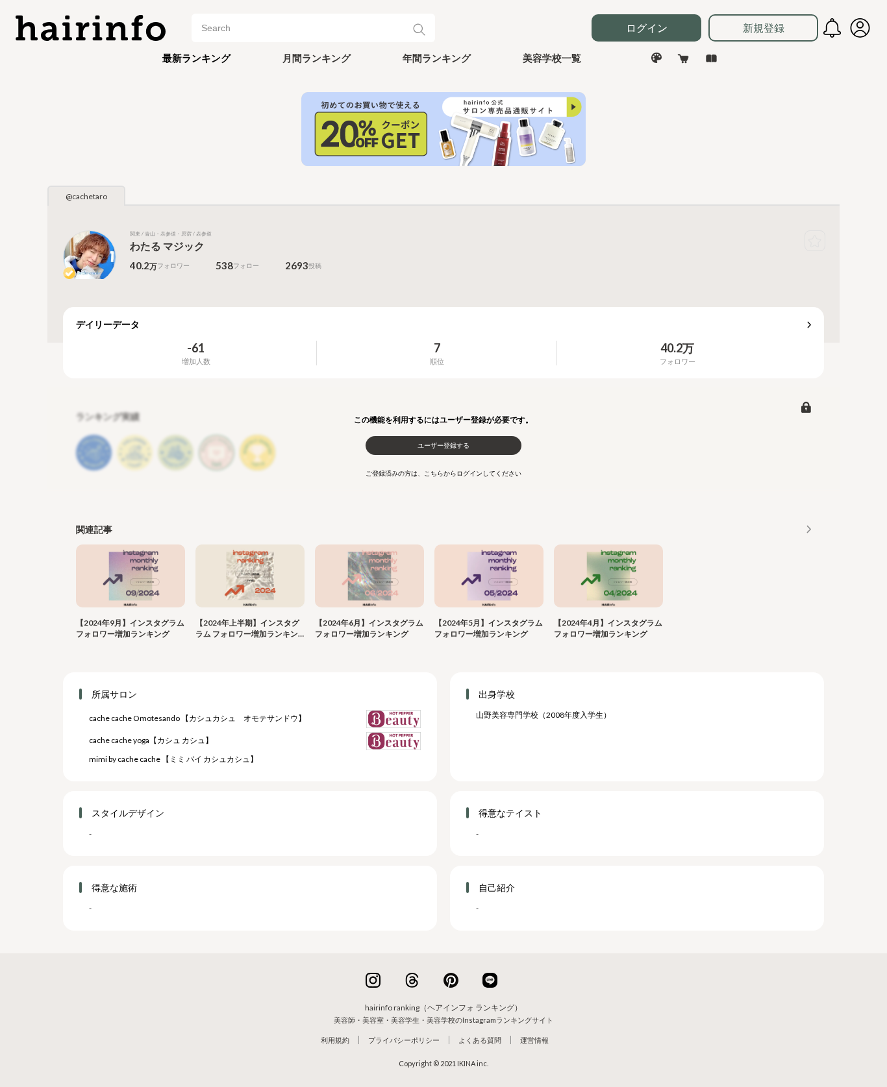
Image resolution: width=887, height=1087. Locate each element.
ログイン (647, 27)
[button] (196, 58)
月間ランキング (316, 58)
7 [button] (437, 348)
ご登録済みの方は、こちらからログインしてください (443, 473)
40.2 (671, 348)
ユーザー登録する (443, 445)
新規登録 (763, 27)
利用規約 (335, 1040)
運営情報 (534, 1040)
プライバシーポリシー (404, 1040)
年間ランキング (437, 58)
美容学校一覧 (552, 58)
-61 (196, 348)
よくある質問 (479, 1040)
